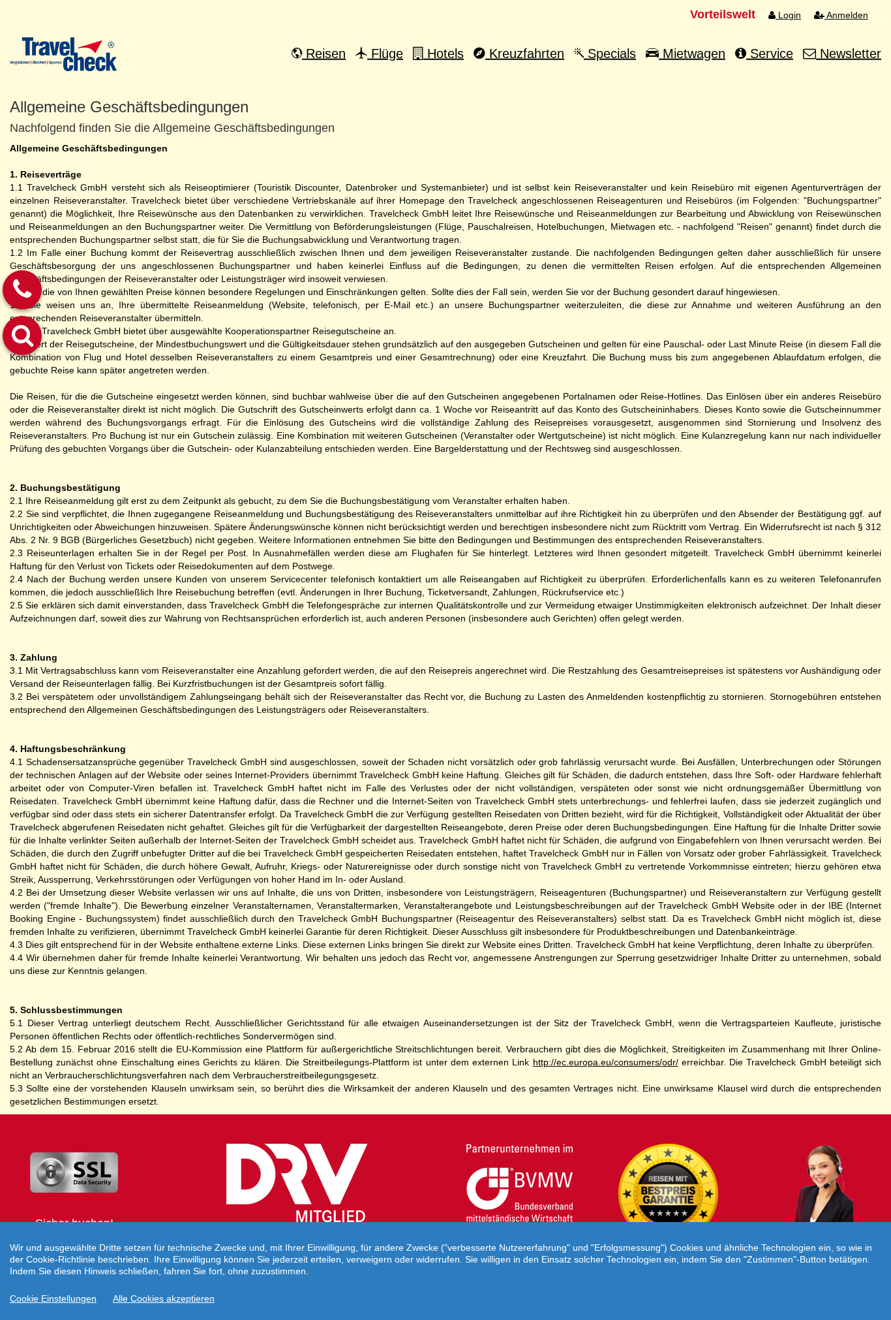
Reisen (324, 53)
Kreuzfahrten (524, 53)
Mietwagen (692, 53)
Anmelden (846, 15)
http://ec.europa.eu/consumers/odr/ (605, 1062)
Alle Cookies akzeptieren (164, 1298)
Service (769, 53)
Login (788, 15)
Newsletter (848, 53)
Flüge (385, 53)
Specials (610, 53)
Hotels (443, 53)
